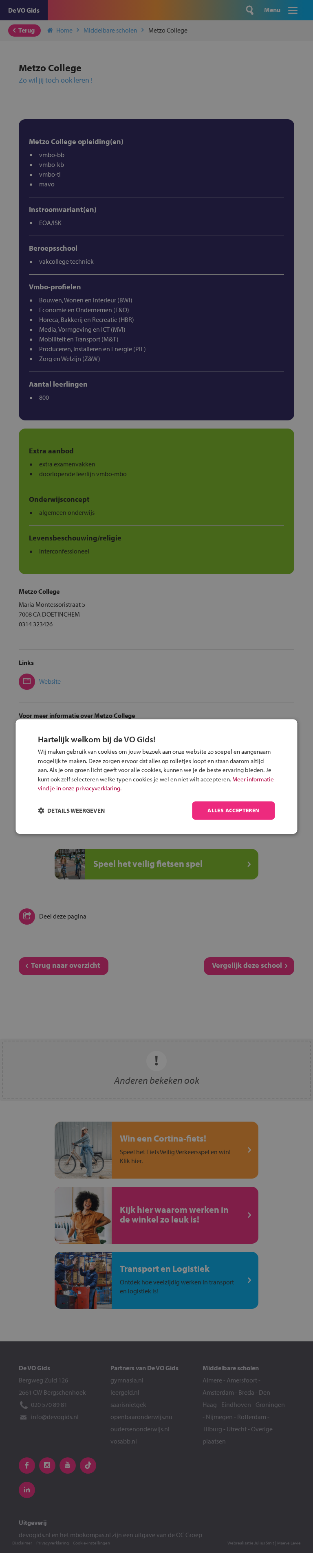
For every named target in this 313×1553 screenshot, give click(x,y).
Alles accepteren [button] (233, 810)
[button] (71, 810)
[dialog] (156, 776)
